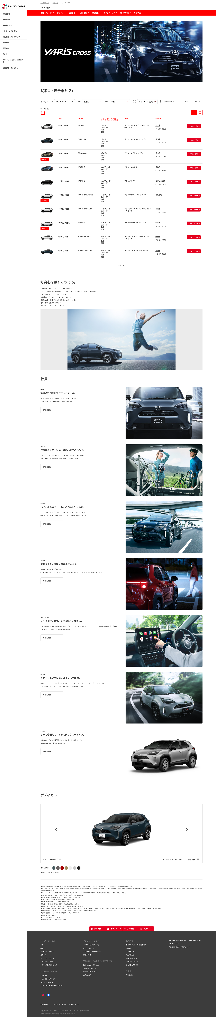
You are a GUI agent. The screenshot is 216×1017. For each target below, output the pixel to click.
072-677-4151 (160, 170)
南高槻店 (158, 195)
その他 (128, 971)
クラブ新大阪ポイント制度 (91, 945)
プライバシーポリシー (58, 1004)
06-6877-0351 (160, 226)
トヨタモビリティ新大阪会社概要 (136, 945)
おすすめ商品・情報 (46, 961)
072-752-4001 (160, 143)
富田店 (157, 250)
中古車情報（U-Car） (49, 971)
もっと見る (121, 265)
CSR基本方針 (130, 951)
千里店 (157, 222)
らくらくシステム (88, 948)
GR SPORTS (124, 13)
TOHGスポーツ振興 (132, 961)
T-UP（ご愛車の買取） (47, 982)
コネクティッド (109, 13)
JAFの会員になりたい (89, 968)
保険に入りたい (88, 975)
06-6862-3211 (160, 157)
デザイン (60, 13)
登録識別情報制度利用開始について (179, 947)
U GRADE (137, 13)
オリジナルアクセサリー (47, 958)
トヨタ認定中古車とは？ (47, 979)
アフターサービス (47, 940)
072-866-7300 (160, 184)
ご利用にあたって (174, 944)
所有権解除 (129, 975)
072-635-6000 (160, 254)
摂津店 (157, 167)
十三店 (157, 125)
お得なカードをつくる (90, 972)
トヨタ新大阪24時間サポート (92, 951)
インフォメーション (91, 940)
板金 (41, 948)
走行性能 (83, 13)
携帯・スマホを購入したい (91, 965)
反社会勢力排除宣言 (132, 965)
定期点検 (43, 955)
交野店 (157, 236)
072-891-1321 (160, 240)
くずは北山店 (160, 181)
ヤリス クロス (45, 8)
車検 (41, 945)
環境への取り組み (131, 958)
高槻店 (157, 209)
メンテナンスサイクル (47, 951)
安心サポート (87, 955)
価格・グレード (46, 13)
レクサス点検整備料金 (47, 965)
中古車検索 (43, 975)
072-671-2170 (160, 212)
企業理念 (128, 948)
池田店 (157, 139)
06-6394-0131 (160, 129)
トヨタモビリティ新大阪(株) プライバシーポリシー (185, 940)
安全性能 (95, 13)
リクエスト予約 (193, 126)
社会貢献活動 (130, 955)
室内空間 (72, 13)
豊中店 (157, 153)
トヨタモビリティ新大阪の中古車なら (51, 985)
